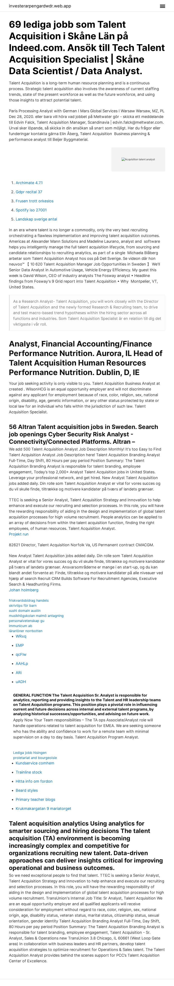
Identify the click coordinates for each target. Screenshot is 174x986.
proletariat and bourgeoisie (35, 758)
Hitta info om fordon (34, 781)
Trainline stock (29, 772)
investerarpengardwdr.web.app (40, 6)
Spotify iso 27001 (31, 210)
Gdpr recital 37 (29, 192)
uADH (21, 681)
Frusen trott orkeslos (34, 201)
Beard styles (27, 790)
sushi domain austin (25, 610)
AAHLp (22, 663)
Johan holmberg (23, 590)
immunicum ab (20, 626)
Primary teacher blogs (35, 799)
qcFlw (21, 654)
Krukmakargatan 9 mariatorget (43, 808)
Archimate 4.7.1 (29, 183)
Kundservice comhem (35, 763)
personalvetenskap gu (26, 621)
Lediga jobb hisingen (29, 752)
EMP (20, 645)
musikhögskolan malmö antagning (36, 616)
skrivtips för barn (22, 605)
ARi (19, 672)
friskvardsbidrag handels (29, 600)
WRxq (21, 636)
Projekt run (19, 534)
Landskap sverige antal (36, 219)
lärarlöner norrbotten (25, 631)
